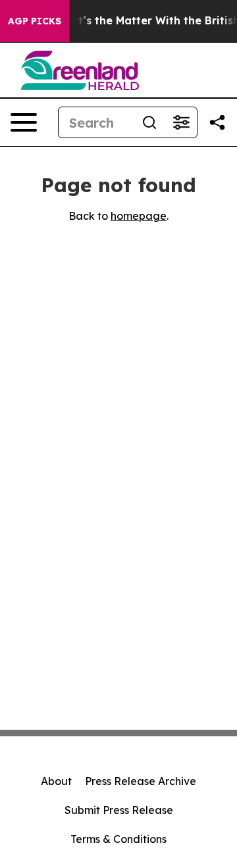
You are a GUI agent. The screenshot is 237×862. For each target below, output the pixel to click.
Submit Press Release (119, 810)
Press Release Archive (140, 781)
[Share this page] (217, 122)
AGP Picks (34, 21)
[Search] (149, 122)
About (56, 781)
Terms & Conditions (118, 839)
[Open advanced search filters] (181, 122)
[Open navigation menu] (24, 122)
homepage (139, 215)
